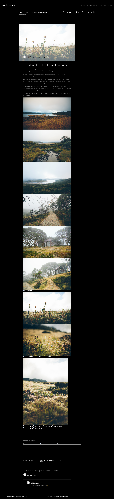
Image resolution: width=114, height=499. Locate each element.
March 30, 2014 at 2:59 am (35, 483)
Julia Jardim (29, 473)
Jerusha (29, 56)
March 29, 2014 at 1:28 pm (31, 475)
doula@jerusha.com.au (13, 496)
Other (44, 57)
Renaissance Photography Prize (29, 460)
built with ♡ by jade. (64, 496)
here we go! (59, 460)
